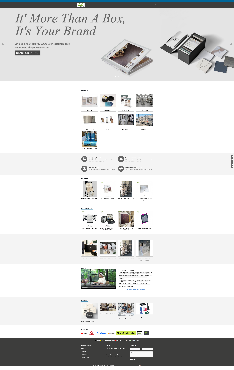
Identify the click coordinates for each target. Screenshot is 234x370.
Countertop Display (89, 133)
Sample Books (89, 114)
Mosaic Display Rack (126, 133)
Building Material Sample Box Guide (125, 322)
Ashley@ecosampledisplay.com (84, 1)
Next (231, 46)
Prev (3, 46)
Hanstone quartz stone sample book (89, 231)
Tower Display (144, 114)
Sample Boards (126, 114)
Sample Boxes (107, 114)
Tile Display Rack (108, 133)
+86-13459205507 (96, 1)
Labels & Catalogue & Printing (89, 152)
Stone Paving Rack (144, 133)
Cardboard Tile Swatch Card (144, 231)
